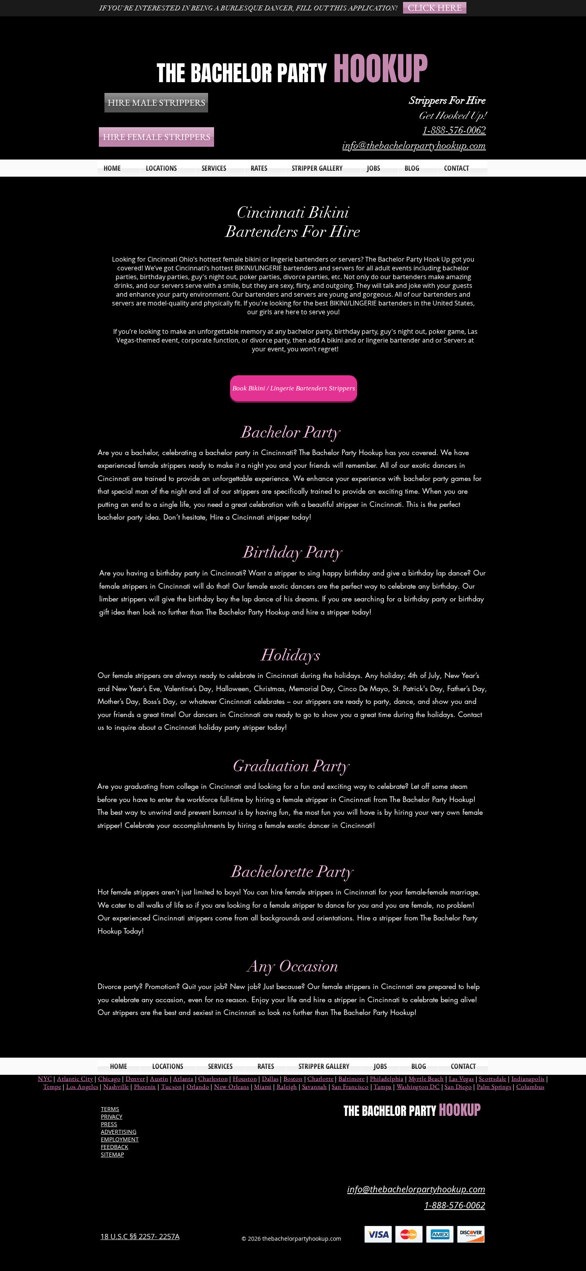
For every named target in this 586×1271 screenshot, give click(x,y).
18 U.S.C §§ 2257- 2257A (139, 1236)
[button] (220, 168)
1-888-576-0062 (454, 130)
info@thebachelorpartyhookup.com (414, 145)
